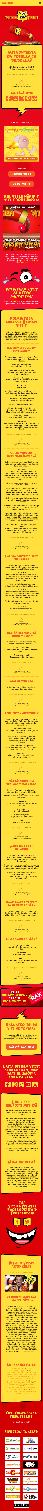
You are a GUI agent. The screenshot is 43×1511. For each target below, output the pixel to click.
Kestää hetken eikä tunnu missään (21, 634)
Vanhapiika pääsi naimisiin (21, 847)
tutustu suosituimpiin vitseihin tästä (22, 1145)
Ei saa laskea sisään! (21, 939)
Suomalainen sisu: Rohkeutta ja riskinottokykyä (21, 1379)
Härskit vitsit (21, 174)
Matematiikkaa (21, 681)
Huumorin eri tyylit (17, 1371)
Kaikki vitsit (21, 184)
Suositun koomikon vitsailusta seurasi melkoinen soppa (21, 1389)
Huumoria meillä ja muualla (17, 1373)
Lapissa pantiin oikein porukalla (21, 557)
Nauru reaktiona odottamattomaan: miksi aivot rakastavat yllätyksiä (21, 1375)
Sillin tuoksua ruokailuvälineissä (21, 454)
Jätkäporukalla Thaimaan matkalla (21, 782)
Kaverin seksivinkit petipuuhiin (21, 349)
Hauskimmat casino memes (17, 1382)
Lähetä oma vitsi (21, 1046)
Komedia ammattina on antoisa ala (21, 1384)
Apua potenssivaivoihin (21, 713)
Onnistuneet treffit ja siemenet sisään (21, 903)
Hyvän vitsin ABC (17, 1369)
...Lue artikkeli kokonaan (28, 1352)
